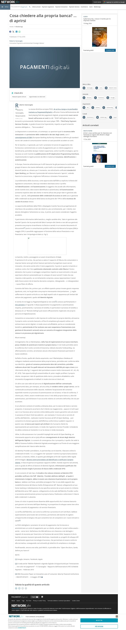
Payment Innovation (61, 7)
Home (11, 27)
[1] (24, 228)
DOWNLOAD (110, 50)
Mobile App (97, 7)
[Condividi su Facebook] (10, 31)
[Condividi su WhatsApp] (19, 31)
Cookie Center (76, 600)
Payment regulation (48, 7)
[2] (16, 564)
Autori (18, 600)
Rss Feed (28, 600)
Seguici (34, 597)
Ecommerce (84, 7)
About (13, 600)
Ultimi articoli (36, 7)
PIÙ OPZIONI (99, 626)
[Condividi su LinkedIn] (16, 31)
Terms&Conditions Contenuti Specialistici (58, 600)
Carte (90, 7)
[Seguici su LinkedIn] (42, 597)
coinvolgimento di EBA (23, 137)
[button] (5, 7)
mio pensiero (20, 305)
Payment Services (74, 7)
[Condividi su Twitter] (13, 31)
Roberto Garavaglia (16, 41)
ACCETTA (99, 620)
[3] (19, 520)
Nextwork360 (15, 608)
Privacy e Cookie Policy (39, 600)
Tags (23, 600)
